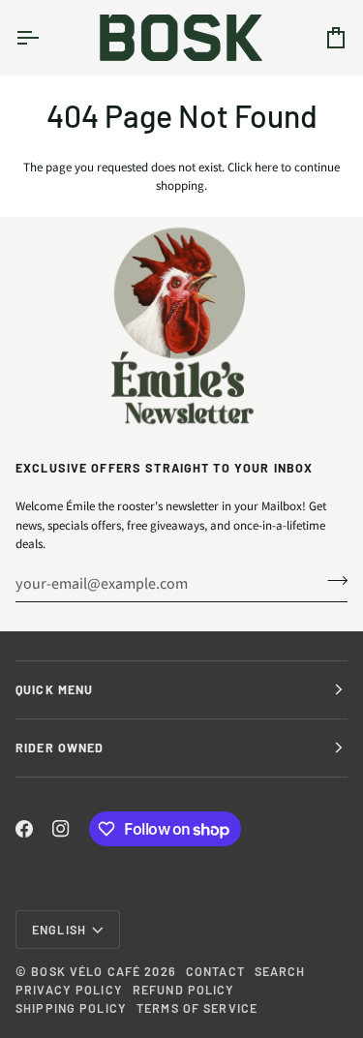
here (266, 167)
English (59, 929)
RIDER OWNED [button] (59, 747)
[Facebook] (24, 829)
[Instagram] (61, 829)
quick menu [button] (54, 689)
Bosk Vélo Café (85, 971)
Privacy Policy (69, 989)
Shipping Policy (71, 1008)
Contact (215, 971)
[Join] (332, 580)
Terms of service (196, 1008)
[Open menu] (44, 37)
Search (280, 971)
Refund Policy (184, 989)
